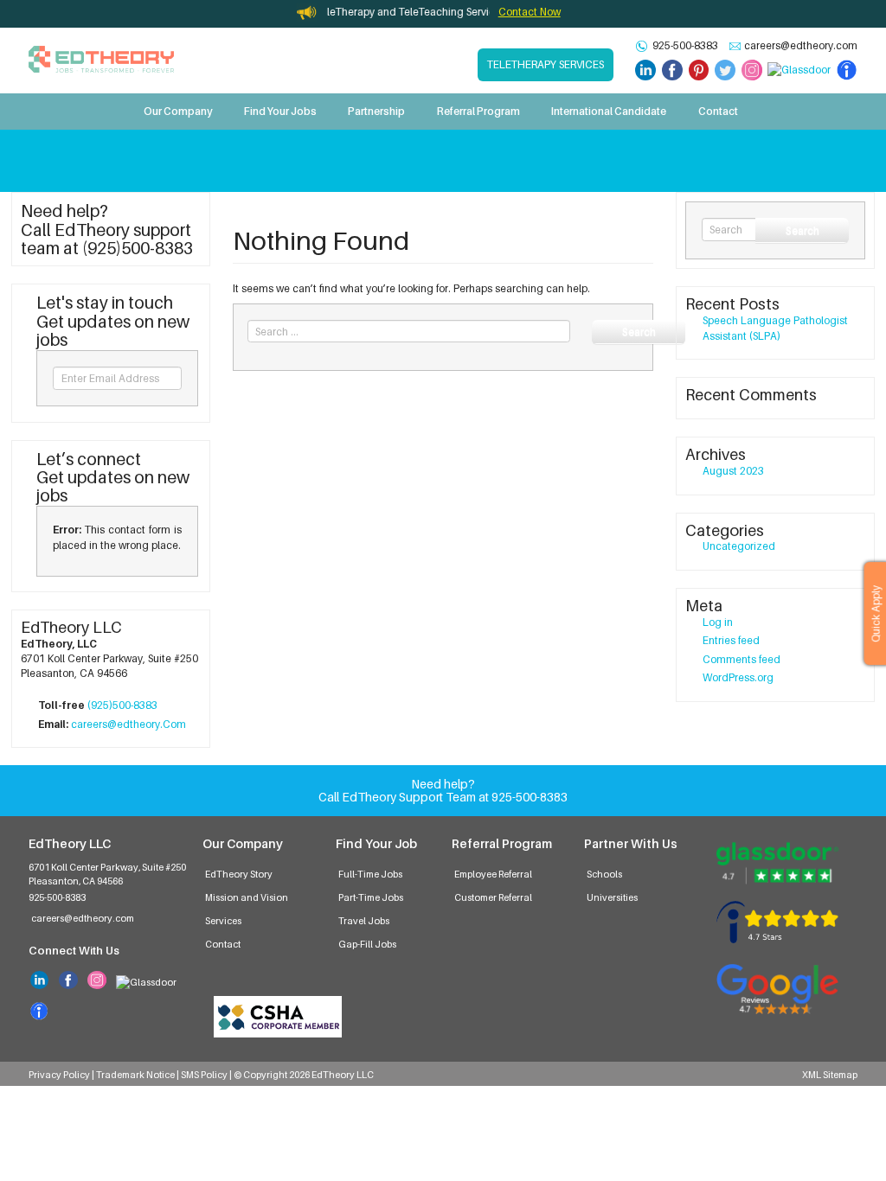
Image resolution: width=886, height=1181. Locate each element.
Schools (604, 874)
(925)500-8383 (122, 705)
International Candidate (608, 111)
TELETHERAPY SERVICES (545, 64)
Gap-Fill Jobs (367, 944)
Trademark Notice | (138, 1074)
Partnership (376, 111)
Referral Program (478, 111)
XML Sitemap (829, 1074)
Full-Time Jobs (370, 874)
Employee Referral (493, 874)
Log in (718, 622)
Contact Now (529, 11)
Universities (612, 897)
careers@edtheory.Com (128, 724)
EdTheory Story (239, 874)
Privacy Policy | (62, 1074)
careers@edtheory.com (800, 45)
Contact (718, 111)
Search (639, 331)
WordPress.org (738, 677)
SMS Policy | (207, 1074)
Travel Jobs (363, 921)
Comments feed (741, 659)
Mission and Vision (246, 897)
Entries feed (731, 640)
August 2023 (733, 470)
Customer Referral (493, 897)
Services (223, 921)
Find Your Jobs (280, 111)
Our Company (178, 111)
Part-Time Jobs (370, 897)
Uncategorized (739, 545)
